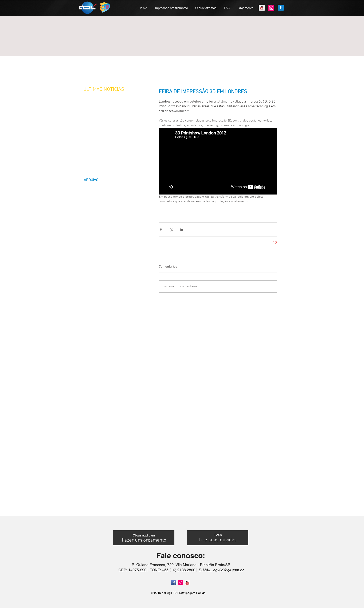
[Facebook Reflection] (281, 8)
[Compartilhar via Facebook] (161, 229)
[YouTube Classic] (187, 582)
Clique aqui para (144, 535)
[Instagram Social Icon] (271, 8)
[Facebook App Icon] (173, 582)
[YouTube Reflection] (262, 8)
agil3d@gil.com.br (228, 570)
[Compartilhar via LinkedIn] (181, 229)
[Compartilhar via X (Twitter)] (171, 229)
